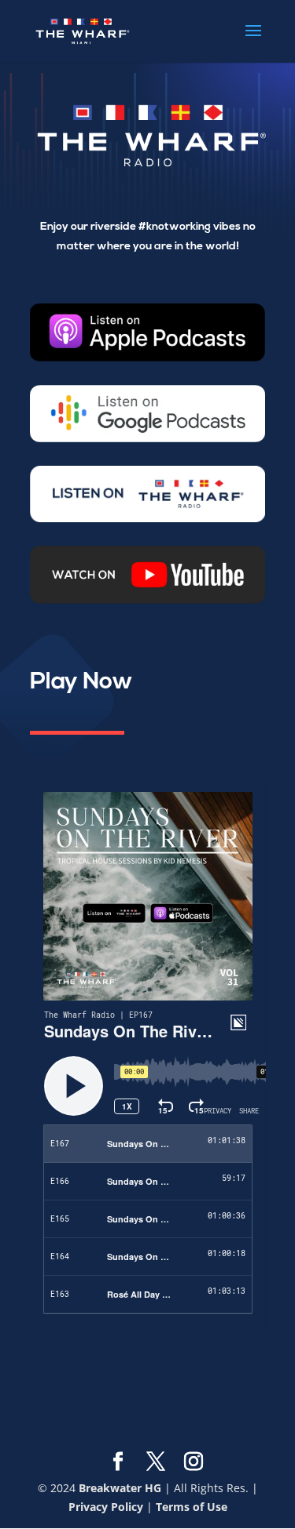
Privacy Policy (105, 1506)
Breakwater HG (120, 1487)
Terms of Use (191, 1506)
